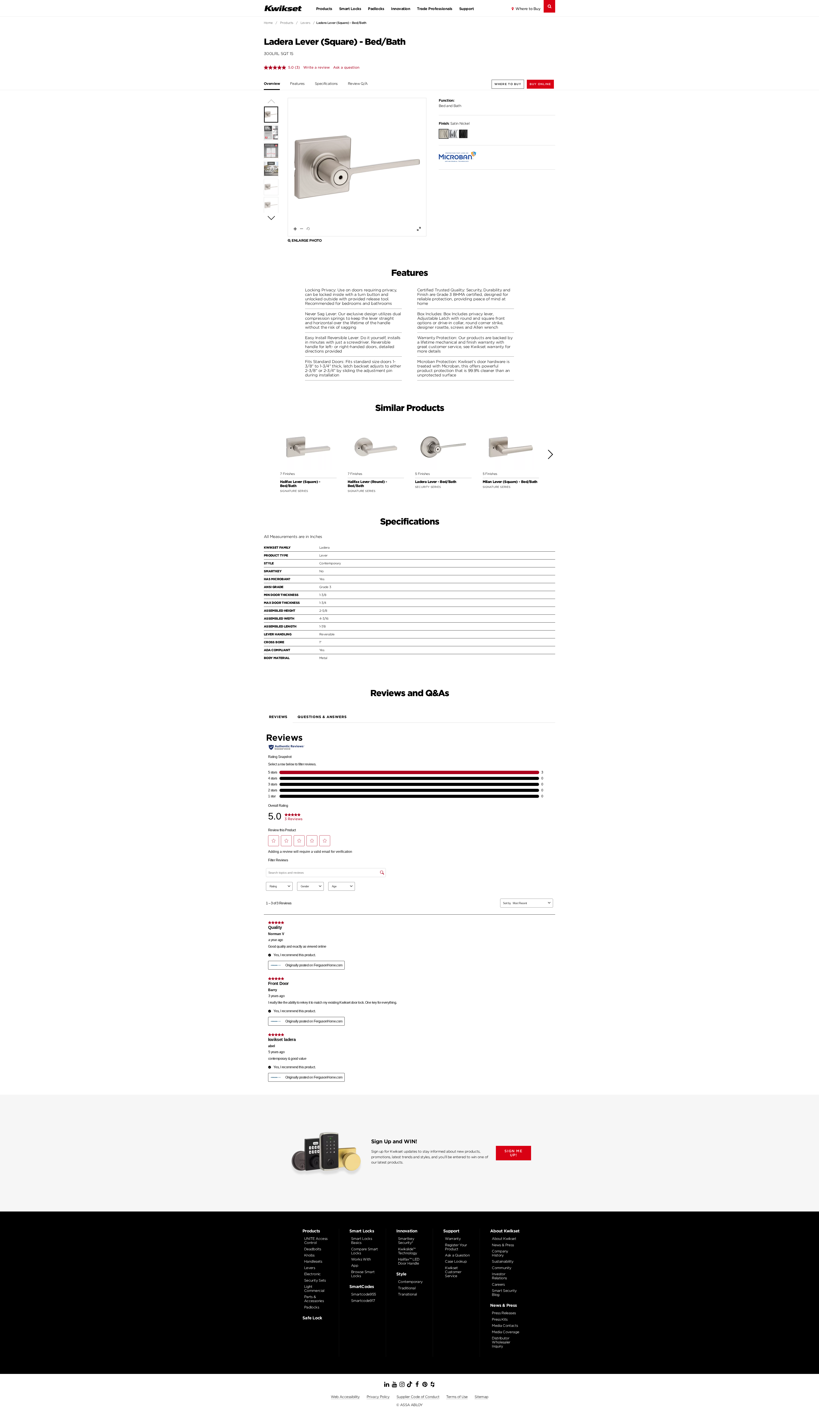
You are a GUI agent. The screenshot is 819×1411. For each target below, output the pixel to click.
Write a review (316, 67)
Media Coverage (505, 1332)
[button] (540, 84)
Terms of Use (457, 1397)
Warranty (453, 1239)
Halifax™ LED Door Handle (408, 1261)
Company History (500, 1253)
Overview (272, 84)
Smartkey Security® (406, 1241)
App (354, 1266)
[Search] (549, 6)
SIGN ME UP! (513, 1153)
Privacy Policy (378, 1397)
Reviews (278, 717)
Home (268, 23)
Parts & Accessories (314, 1299)
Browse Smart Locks (363, 1274)
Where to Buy (528, 9)
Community (501, 1268)
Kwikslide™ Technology (407, 1251)
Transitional (407, 1294)
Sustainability (502, 1261)
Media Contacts (505, 1326)
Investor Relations (499, 1276)
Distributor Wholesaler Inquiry (501, 1342)
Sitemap (481, 1397)
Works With (361, 1259)
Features (297, 84)
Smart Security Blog (504, 1293)
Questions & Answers (322, 717)
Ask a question (346, 67)
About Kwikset (504, 1239)
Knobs (309, 1255)
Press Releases (504, 1313)
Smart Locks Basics (361, 1241)
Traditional (406, 1288)
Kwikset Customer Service (453, 1272)
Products (324, 9)
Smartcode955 (363, 1294)
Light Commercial (314, 1289)
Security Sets (315, 1280)
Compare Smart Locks (364, 1251)
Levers (305, 23)
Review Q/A (358, 84)
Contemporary (410, 1282)
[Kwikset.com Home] (283, 8)
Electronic (312, 1274)
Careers (498, 1284)
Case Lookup (456, 1261)
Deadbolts (312, 1249)
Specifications (326, 84)
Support (466, 9)
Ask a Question (457, 1255)
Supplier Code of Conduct (418, 1397)
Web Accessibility (345, 1397)
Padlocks (376, 9)
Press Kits (500, 1319)
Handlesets (313, 1261)
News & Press (503, 1245)
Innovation (400, 9)
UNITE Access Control (315, 1241)
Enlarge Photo (307, 241)
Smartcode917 (363, 1301)
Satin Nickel (454, 123)
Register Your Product (456, 1247)
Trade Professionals (434, 9)
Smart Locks (350, 9)
